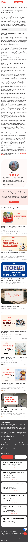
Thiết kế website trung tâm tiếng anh (10, 538)
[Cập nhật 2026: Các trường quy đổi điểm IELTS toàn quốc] (14, 322)
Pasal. (6, 531)
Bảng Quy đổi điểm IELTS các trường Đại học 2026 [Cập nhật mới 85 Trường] (13, 227)
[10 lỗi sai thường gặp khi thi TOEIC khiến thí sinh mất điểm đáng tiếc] (14, 400)
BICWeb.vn (4, 540)
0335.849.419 (10, 475)
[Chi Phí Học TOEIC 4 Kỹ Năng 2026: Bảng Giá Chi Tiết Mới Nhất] (14, 243)
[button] (1, 494)
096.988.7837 (10, 498)
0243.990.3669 (10, 487)
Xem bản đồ (14, 467)
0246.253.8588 (10, 510)
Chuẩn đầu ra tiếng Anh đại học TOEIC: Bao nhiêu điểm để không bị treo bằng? (12, 305)
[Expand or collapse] (25, 29)
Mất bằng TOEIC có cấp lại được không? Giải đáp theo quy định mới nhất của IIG (13, 279)
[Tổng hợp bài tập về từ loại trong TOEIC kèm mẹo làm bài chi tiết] (14, 374)
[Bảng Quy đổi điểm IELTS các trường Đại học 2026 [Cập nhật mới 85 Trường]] (14, 217)
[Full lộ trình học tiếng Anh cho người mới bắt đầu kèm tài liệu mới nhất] (14, 348)
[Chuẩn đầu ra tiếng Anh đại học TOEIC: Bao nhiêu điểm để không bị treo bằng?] (14, 296)
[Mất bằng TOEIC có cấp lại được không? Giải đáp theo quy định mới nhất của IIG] (14, 269)
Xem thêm (13, 465)
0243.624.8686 (10, 521)
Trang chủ (3, 7)
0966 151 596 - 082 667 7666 (14, 464)
